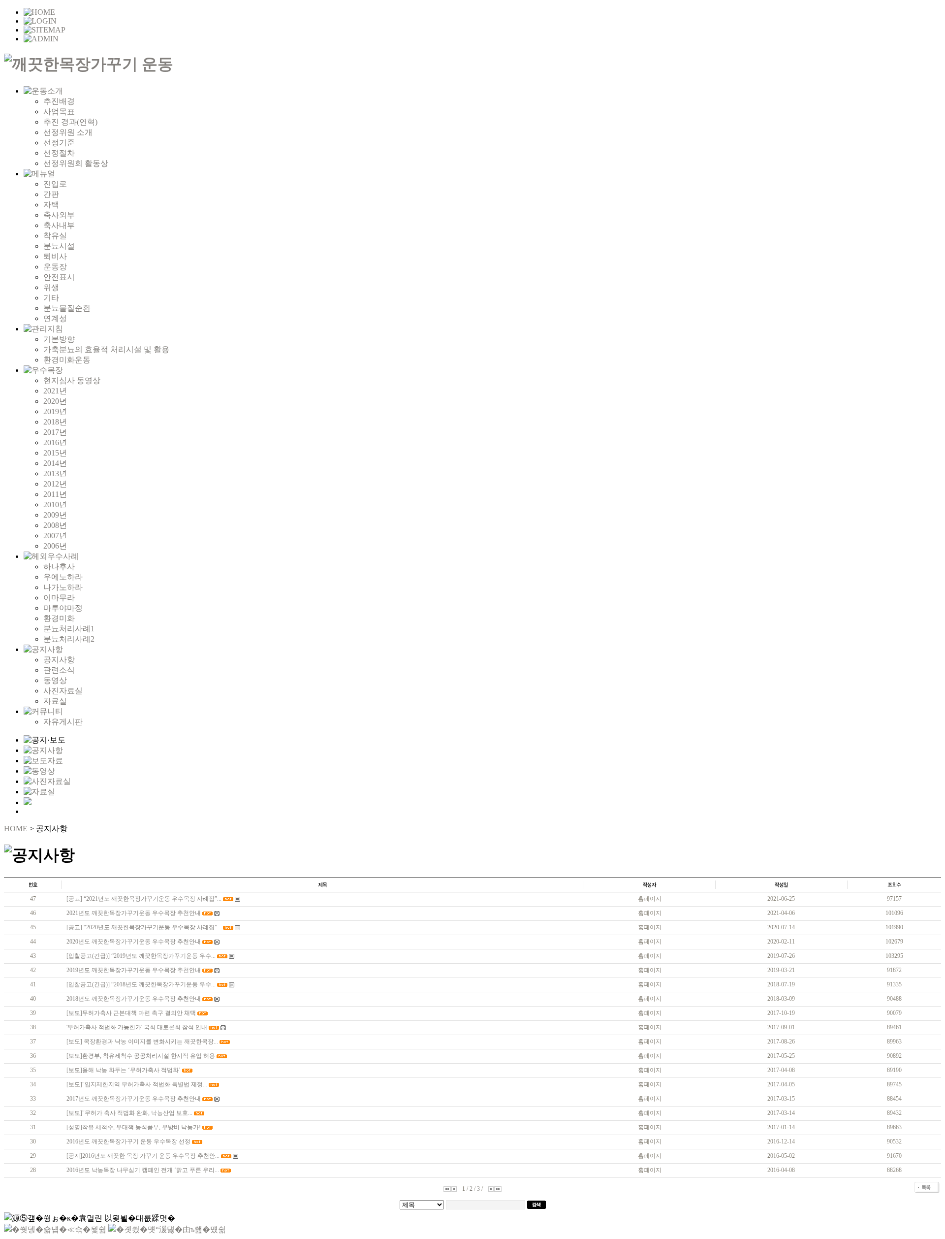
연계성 (55, 318)
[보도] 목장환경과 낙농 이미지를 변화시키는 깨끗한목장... (142, 1041)
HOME (16, 828)
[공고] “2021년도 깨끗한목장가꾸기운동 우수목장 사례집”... (143, 898)
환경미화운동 (67, 360)
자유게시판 (63, 721)
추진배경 (59, 101)
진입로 (55, 184)
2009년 (55, 515)
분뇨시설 (59, 246)
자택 (51, 204)
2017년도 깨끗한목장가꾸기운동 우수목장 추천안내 (133, 1098)
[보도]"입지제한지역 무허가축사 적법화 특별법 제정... (136, 1084)
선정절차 (59, 153)
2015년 (55, 453)
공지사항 (59, 659)
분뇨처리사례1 (68, 628)
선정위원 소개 (68, 132)
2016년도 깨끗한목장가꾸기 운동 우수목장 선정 (128, 1141)
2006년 (55, 546)
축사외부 (59, 215)
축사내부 (59, 225)
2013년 (55, 473)
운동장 (55, 266)
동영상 (55, 680)
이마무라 (59, 597)
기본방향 (59, 339)
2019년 (55, 411)
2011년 (55, 494)
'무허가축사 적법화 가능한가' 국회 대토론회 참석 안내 (136, 1027)
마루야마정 (63, 608)
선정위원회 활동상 (75, 163)
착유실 (55, 235)
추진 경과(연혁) (70, 122)
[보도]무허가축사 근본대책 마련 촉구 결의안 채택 (131, 1013)
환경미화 (59, 618)
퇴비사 (55, 256)
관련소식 (59, 670)
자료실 (55, 701)
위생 (51, 287)
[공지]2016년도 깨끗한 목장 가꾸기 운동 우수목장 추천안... (143, 1155)
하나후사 (59, 566)
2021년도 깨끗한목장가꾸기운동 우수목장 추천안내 (133, 913)
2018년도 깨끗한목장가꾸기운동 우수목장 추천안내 (133, 998)
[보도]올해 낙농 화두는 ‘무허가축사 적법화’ (123, 1070)
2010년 (55, 504)
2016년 (55, 442)
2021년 (55, 391)
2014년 (55, 463)
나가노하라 (63, 587)
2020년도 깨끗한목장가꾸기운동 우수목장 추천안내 (133, 941)
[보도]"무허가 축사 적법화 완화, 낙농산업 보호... (129, 1112)
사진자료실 (63, 690)
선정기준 (59, 142)
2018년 (55, 422)
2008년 (55, 525)
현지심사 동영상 (71, 380)
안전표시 (59, 277)
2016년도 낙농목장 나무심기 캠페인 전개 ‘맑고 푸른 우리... (142, 1170)
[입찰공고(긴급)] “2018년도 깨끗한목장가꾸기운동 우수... (141, 984)
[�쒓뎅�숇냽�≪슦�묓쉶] (55, 1229)
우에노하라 (63, 577)
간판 (51, 194)
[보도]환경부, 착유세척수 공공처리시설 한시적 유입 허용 (140, 1055)
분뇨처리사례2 (68, 639)
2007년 (55, 535)
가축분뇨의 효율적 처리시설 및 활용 (106, 349)
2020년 (55, 401)
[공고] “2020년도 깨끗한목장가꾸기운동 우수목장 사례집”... (143, 927)
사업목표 (59, 111)
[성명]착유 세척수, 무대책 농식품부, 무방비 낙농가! (133, 1127)
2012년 (55, 484)
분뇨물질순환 (67, 308)
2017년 (55, 432)
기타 (51, 297)
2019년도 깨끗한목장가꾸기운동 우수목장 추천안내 (133, 970)
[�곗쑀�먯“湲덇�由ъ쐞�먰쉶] (167, 1229)
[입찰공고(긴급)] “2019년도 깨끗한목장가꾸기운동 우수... (141, 955)
